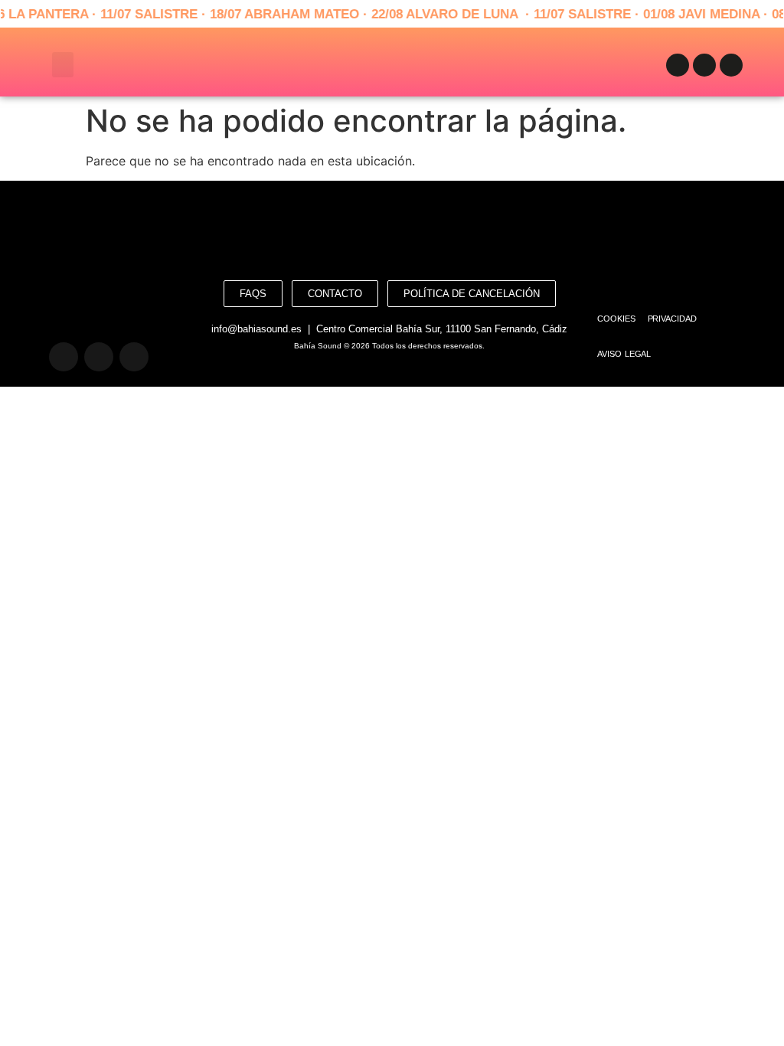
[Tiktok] (731, 65)
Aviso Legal (624, 353)
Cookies (616, 318)
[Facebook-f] (677, 65)
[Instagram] (704, 65)
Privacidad (672, 318)
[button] (63, 64)
